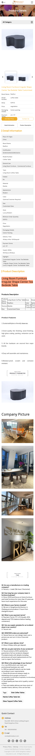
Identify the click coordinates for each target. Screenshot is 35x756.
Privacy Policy (7, 747)
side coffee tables (17, 693)
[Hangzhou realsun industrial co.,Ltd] (18, 2)
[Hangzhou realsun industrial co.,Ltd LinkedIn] (17, 741)
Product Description (25, 125)
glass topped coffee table (12, 701)
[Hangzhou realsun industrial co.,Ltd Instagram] (13, 741)
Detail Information (9, 125)
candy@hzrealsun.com (12, 736)
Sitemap (15, 747)
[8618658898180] (21, 741)
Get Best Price (9, 119)
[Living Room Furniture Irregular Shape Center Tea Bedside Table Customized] (17, 49)
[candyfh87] (25, 741)
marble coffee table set (11, 697)
